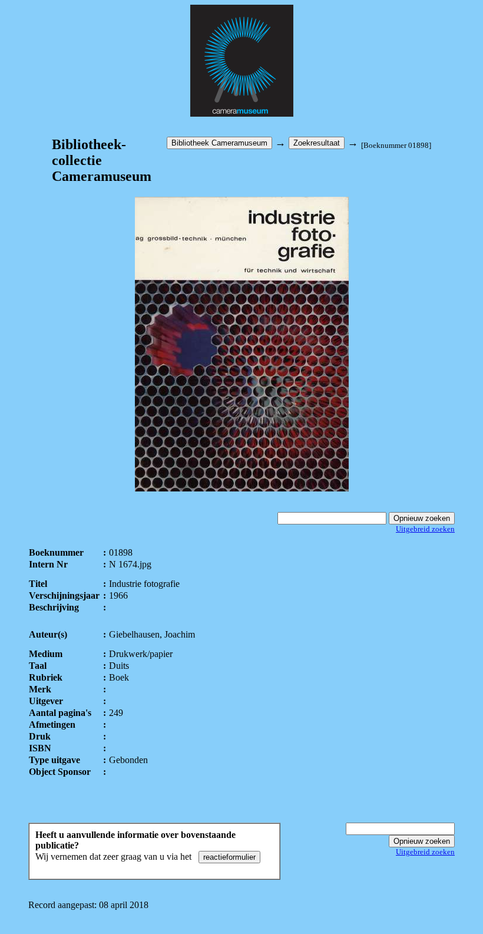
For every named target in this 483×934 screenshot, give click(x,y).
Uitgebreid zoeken (425, 528)
